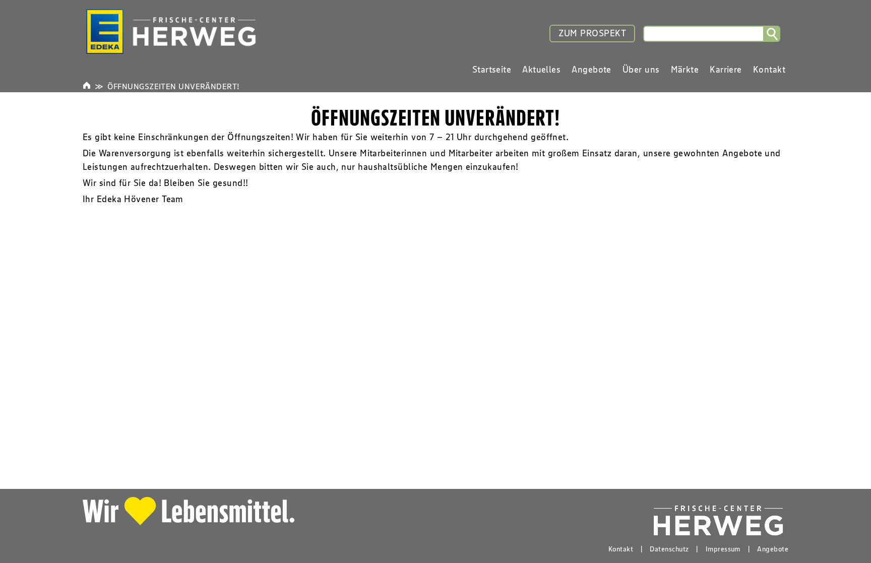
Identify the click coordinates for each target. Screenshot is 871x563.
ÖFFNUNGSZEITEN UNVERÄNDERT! (173, 86)
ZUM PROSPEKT (592, 33)
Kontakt (620, 548)
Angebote (772, 548)
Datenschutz (669, 548)
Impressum (723, 548)
